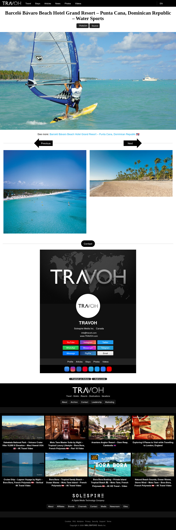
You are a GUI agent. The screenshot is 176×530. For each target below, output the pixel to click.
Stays (37, 3)
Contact (84, 402)
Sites (125, 506)
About (64, 402)
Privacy (88, 521)
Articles (47, 3)
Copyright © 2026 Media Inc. (88, 525)
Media (103, 506)
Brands (71, 506)
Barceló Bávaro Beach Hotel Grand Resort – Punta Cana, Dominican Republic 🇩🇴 (94, 134)
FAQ (74, 521)
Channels (82, 506)
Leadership (97, 402)
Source (95, 25)
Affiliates (60, 506)
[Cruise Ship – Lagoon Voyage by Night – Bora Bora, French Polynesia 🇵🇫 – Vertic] (23, 475)
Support (102, 521)
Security (95, 521)
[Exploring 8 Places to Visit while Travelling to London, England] (153, 438)
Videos (78, 3)
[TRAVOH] (88, 390)
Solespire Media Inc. (84, 328)
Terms (109, 521)
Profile (70, 361)
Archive (74, 402)
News (58, 3)
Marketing (109, 402)
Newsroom (115, 506)
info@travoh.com (89, 332)
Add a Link (100, 379)
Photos (68, 3)
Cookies (68, 521)
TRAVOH (83, 25)
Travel (28, 3)
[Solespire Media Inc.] (88, 495)
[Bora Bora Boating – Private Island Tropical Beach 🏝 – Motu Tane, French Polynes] (110, 475)
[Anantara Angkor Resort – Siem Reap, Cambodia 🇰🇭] (110, 438)
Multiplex (80, 521)
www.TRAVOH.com (89, 335)
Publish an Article (80, 379)
